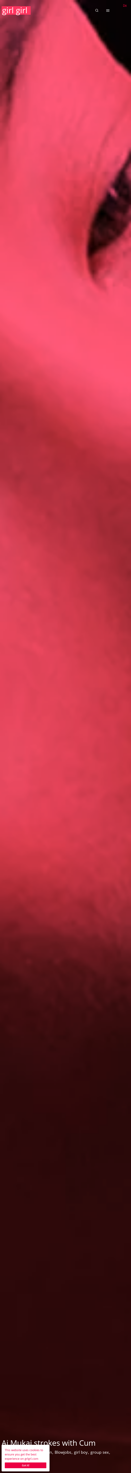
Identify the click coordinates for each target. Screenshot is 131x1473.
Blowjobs (63, 1452)
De (125, 5)
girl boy (81, 1452)
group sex (99, 1452)
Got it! (25, 1465)
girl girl (14, 10)
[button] (96, 10)
